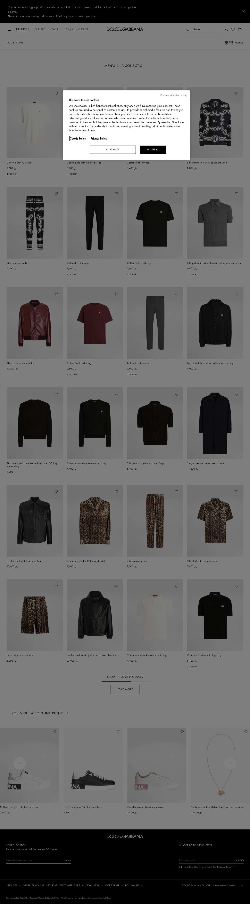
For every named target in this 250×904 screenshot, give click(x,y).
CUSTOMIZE (112, 149)
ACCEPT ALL (153, 149)
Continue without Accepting (173, 95)
